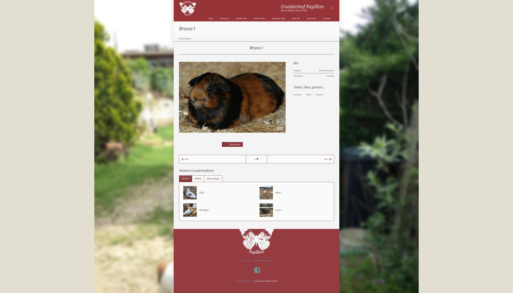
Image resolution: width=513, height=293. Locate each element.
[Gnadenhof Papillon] (256, 238)
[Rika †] (266, 192)
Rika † (278, 192)
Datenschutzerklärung (262, 260)
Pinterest (319, 94)
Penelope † (204, 210)
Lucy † (279, 210)
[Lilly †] (190, 192)
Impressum (246, 260)
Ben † (327, 159)
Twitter (308, 94)
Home (181, 39)
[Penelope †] (190, 210)
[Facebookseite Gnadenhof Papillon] (257, 270)
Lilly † (202, 192)
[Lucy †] (266, 210)
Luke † (186, 159)
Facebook (298, 94)
